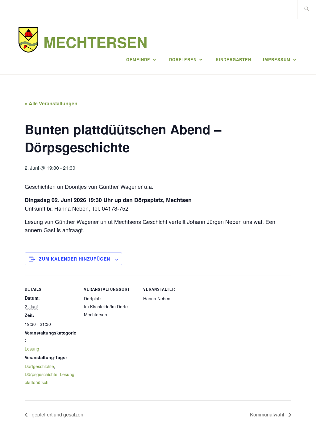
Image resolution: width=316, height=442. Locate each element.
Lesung (32, 349)
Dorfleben (183, 59)
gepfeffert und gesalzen (57, 414)
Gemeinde (138, 59)
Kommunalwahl (267, 414)
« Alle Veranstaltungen (51, 103)
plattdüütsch (36, 382)
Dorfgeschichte (39, 366)
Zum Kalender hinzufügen (74, 259)
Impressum (276, 59)
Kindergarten (233, 59)
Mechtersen (96, 42)
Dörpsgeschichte (41, 374)
